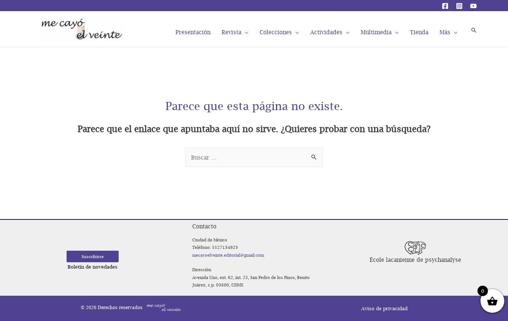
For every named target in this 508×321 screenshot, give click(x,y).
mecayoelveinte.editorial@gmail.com (228, 255)
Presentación (193, 32)
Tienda (419, 32)
